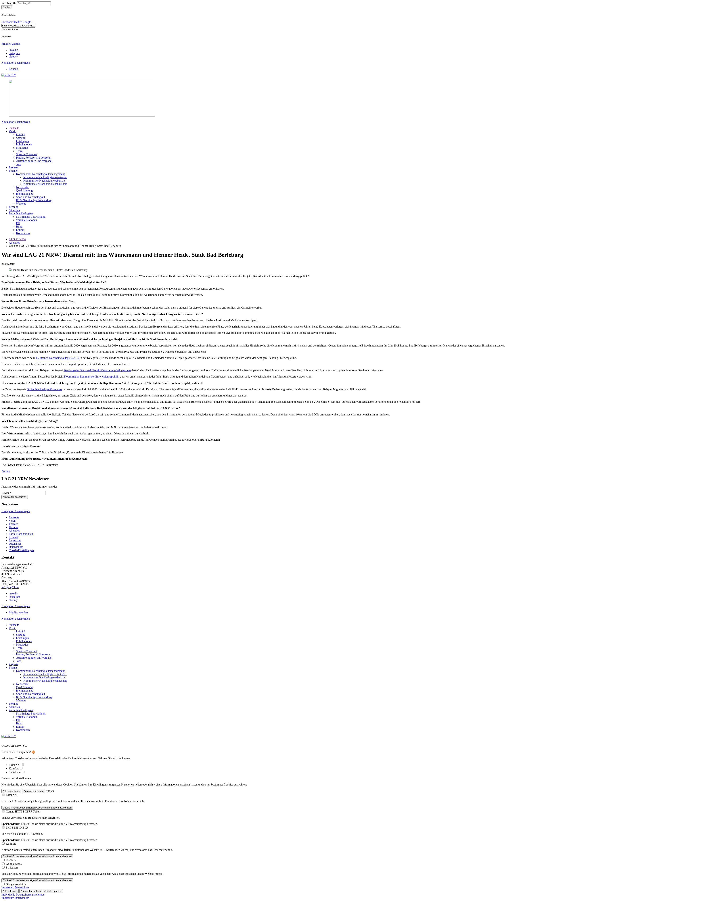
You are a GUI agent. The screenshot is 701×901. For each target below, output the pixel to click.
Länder (20, 229)
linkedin (13, 49)
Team (19, 151)
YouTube (11, 860)
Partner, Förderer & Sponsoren (33, 157)
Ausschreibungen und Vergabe (33, 160)
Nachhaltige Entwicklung (30, 216)
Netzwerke (22, 187)
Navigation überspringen (15, 62)
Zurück (5, 471)
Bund (19, 226)
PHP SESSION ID (17, 827)
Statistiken (15, 772)
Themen (13, 170)
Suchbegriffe (8, 3)
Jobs (18, 164)
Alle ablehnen (10, 891)
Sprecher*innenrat (26, 154)
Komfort (14, 768)
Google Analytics (16, 884)
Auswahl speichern (33, 791)
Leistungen (22, 141)
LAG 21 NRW (17, 239)
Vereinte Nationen (26, 220)
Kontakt (13, 68)
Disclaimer (15, 543)
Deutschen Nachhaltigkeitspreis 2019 (57, 357)
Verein (12, 131)
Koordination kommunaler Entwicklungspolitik (91, 376)
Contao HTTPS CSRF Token (23, 811)
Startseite (14, 128)
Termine (13, 206)
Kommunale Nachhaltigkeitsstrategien (45, 177)
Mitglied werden (10, 43)
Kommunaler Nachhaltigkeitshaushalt (45, 183)
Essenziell (15, 764)
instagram (14, 53)
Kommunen (23, 233)
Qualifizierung (24, 190)
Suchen (7, 7)
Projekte (13, 167)
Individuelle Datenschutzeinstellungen (23, 894)
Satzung (20, 137)
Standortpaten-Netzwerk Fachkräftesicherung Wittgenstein (97, 370)
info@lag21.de (10, 587)
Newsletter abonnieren (14, 497)
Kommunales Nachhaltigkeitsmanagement (40, 174)
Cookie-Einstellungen (21, 550)
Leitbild (20, 134)
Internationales (24, 193)
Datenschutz (16, 546)
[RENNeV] (8, 75)
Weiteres (21, 203)
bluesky (13, 56)
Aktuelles (14, 210)
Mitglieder (22, 147)
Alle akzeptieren (11, 791)
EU (18, 223)
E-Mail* (6, 492)
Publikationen (24, 144)
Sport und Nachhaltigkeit (30, 197)
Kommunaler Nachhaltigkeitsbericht (44, 180)
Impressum (15, 540)
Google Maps (14, 863)
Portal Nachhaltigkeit (21, 213)
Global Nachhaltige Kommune (44, 389)
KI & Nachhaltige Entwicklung (34, 200)
